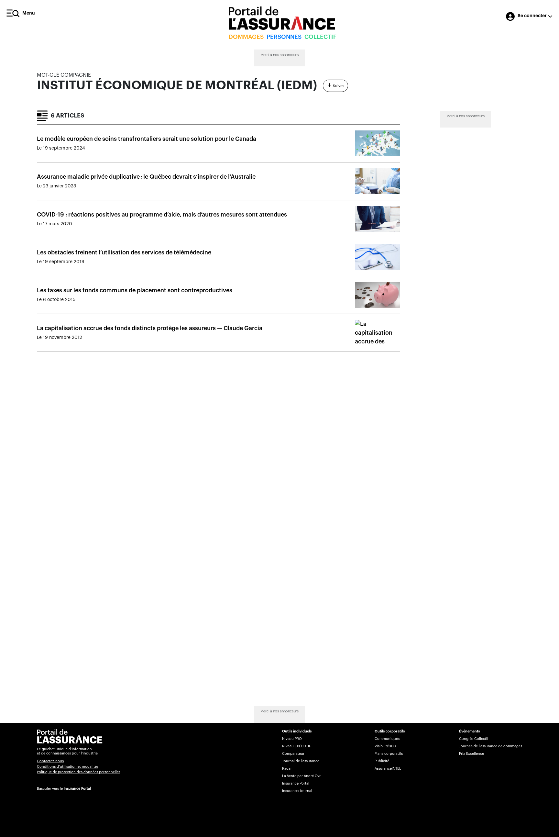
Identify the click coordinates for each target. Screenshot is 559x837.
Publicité (382, 761)
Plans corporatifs (389, 753)
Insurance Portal (77, 788)
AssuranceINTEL (388, 768)
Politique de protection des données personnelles (78, 772)
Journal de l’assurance (300, 761)
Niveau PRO (292, 739)
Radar (287, 768)
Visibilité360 (385, 746)
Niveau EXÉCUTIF (296, 746)
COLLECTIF (320, 37)
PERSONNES (284, 37)
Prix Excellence (471, 753)
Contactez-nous (50, 761)
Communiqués (387, 739)
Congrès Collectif (473, 739)
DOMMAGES (246, 37)
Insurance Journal (297, 791)
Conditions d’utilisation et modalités (67, 766)
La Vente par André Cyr (301, 776)
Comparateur (293, 753)
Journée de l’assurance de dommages (490, 746)
